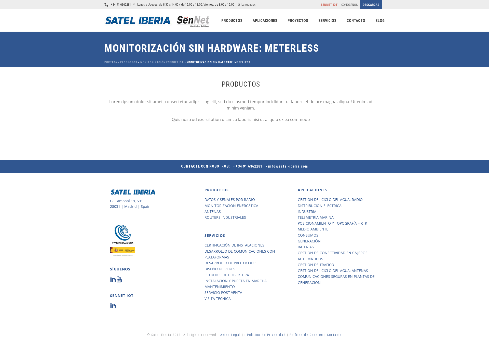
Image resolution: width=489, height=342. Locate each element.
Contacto (334, 335)
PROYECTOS (298, 20)
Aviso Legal (231, 335)
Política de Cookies (306, 335)
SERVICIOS (327, 20)
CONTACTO (356, 20)
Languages (248, 4)
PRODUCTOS (231, 20)
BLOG (380, 20)
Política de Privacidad (267, 335)
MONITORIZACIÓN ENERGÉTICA (162, 62)
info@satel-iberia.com (288, 166)
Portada (110, 62)
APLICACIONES (265, 20)
